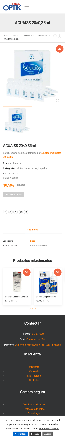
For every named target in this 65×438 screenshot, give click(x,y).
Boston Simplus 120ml (46, 297)
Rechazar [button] (35, 434)
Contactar (32, 323)
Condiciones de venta (34, 404)
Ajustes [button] (47, 434)
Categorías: (9, 168)
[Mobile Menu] (26, 7)
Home (6, 36)
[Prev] (55, 36)
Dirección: (9, 344)
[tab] (32, 229)
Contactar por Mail (35, 339)
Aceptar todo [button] (20, 434)
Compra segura (32, 392)
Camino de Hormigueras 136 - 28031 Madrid (38, 344)
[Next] (59, 36)
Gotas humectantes (39, 36)
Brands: (7, 163)
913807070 (38, 334)
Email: (23, 339)
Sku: (5, 173)
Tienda (15, 36)
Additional (32, 229)
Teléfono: (26, 334)
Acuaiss (17, 163)
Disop (32, 241)
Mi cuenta (32, 354)
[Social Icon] (5, 212)
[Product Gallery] (57, 101)
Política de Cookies (49, 428)
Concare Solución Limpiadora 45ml (20, 297)
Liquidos (26, 36)
